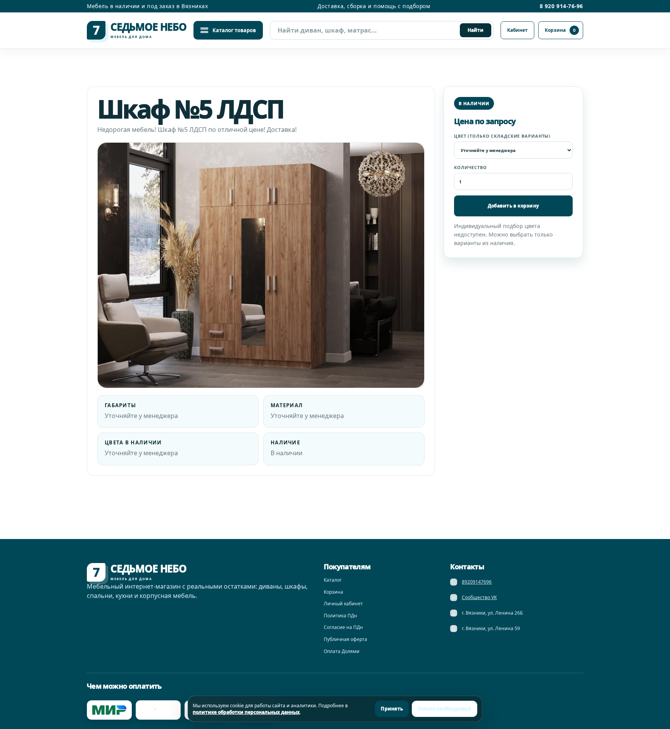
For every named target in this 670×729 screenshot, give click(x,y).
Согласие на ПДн (343, 627)
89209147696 (477, 582)
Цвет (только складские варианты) (502, 136)
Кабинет (517, 30)
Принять (392, 708)
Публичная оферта (345, 639)
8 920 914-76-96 (561, 6)
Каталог (333, 580)
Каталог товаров (234, 30)
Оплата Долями (341, 651)
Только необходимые (444, 708)
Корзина (560, 30)
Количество (470, 167)
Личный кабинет (343, 603)
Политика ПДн (340, 615)
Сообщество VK (479, 597)
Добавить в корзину (513, 205)
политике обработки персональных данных (246, 712)
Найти (476, 30)
